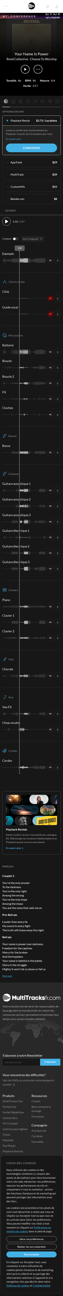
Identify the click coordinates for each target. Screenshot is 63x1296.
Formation (37, 1116)
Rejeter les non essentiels (31, 1246)
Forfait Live (9, 1106)
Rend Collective (17, 59)
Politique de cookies (17, 1285)
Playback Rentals (13, 1151)
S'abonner (31, 147)
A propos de (38, 1130)
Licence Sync (10, 1117)
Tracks (6, 1134)
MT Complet (10, 1123)
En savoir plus (13, 138)
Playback (8, 1140)
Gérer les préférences (31, 1239)
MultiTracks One (13, 1101)
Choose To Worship (43, 59)
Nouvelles (37, 1141)
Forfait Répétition (13, 1112)
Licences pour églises (15, 1129)
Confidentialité (41, 1285)
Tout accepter (31, 1254)
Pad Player (9, 1145)
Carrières (37, 1136)
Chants (35, 1101)
